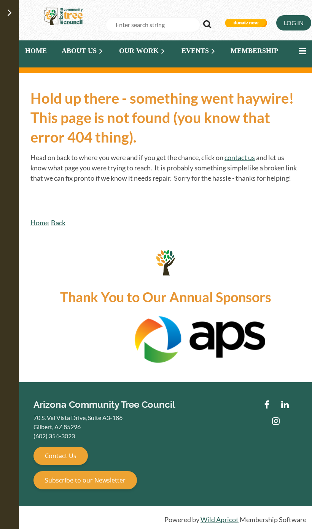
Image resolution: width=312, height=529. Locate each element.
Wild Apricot (220, 519)
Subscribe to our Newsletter (85, 480)
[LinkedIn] (284, 404)
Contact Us (60, 456)
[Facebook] (267, 404)
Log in (294, 22)
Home (39, 222)
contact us (239, 157)
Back (58, 222)
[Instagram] (276, 421)
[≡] (300, 50)
